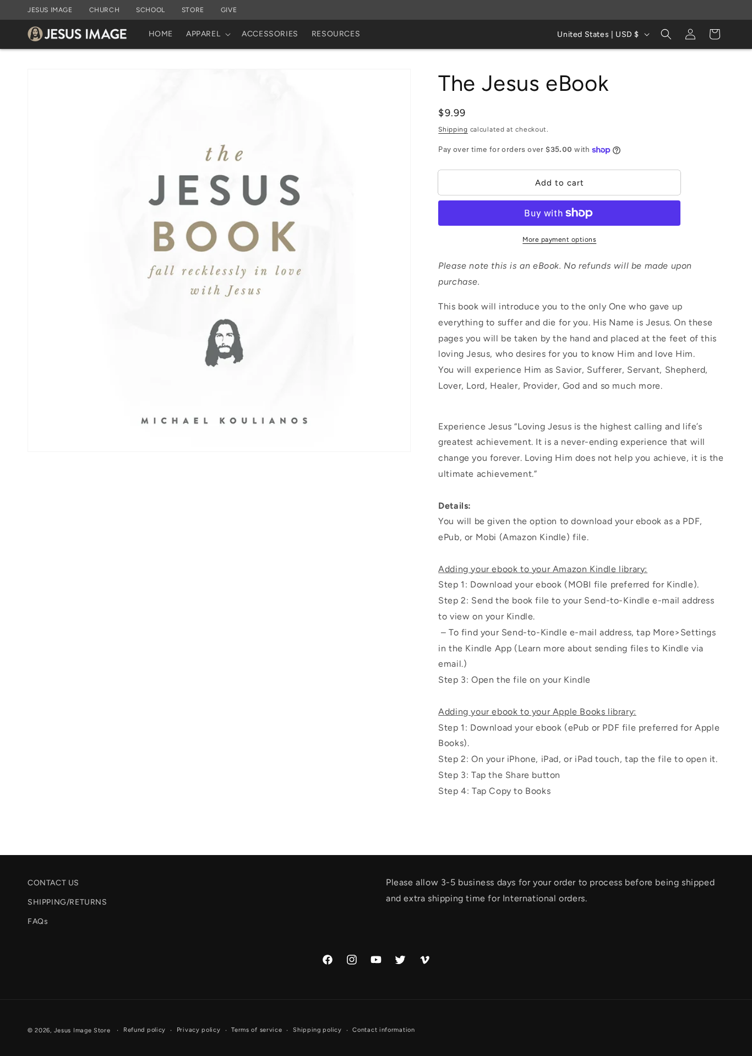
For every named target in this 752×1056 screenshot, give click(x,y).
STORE (193, 10)
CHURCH (104, 10)
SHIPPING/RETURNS (67, 902)
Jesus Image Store (82, 1030)
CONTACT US (53, 883)
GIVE (229, 10)
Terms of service (256, 1029)
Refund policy (144, 1029)
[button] (207, 34)
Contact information (383, 1029)
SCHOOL (150, 10)
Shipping (453, 129)
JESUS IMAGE (50, 10)
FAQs (38, 921)
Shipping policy (317, 1029)
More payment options (559, 239)
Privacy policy (199, 1029)
